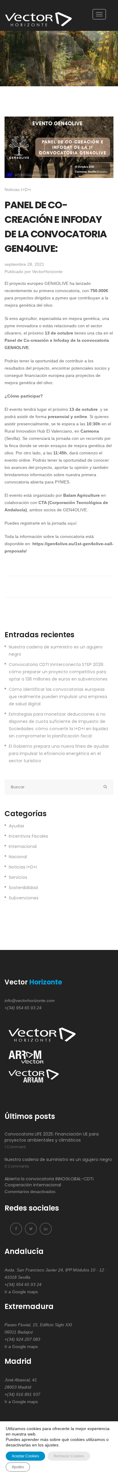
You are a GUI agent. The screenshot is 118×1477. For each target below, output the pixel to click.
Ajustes (18, 1467)
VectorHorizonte (47, 271)
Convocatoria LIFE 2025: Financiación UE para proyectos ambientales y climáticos (52, 1137)
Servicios (18, 877)
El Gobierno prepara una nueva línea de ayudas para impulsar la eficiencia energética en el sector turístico (59, 753)
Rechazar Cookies (69, 1456)
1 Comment (15, 1146)
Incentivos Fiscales (28, 836)
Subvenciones (23, 898)
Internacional (23, 846)
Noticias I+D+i (18, 189)
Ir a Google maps (21, 1291)
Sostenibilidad (23, 888)
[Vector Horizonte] (39, 15)
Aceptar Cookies (25, 1456)
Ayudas (16, 826)
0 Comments (17, 1166)
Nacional (18, 857)
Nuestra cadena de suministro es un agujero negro (56, 650)
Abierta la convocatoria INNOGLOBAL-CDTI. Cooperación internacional (49, 1182)
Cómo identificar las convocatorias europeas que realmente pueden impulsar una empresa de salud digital (58, 696)
